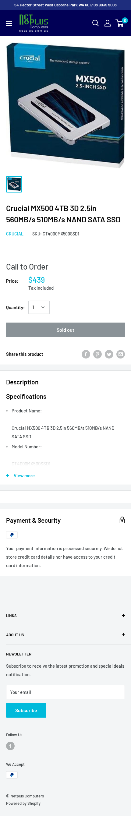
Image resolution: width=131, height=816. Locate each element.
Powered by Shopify (23, 803)
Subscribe (26, 710)
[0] (120, 23)
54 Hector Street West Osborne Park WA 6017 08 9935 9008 (65, 4)
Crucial (14, 233)
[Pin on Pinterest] (97, 354)
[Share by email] (120, 354)
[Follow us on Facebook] (10, 746)
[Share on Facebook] (86, 354)
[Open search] (95, 23)
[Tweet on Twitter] (109, 354)
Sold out (65, 330)
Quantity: (15, 307)
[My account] (107, 23)
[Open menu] (9, 23)
